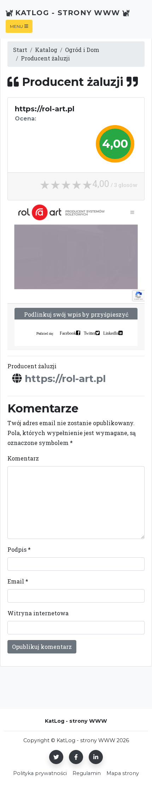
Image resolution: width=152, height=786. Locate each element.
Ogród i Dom (82, 49)
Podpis (19, 549)
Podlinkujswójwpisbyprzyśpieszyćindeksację (76, 319)
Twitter (89, 333)
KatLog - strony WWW (67, 12)
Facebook (68, 333)
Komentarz (23, 458)
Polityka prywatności (40, 773)
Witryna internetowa (38, 613)
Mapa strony (122, 773)
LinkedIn (110, 333)
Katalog (46, 49)
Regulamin (86, 773)
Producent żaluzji (45, 58)
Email (17, 581)
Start (20, 49)
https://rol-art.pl (65, 379)
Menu (16, 26)
